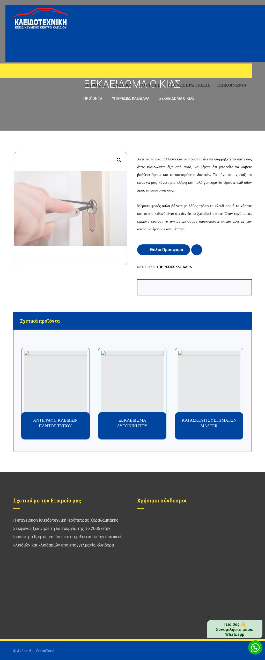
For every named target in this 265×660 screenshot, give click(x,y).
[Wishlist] (233, 69)
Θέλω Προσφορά (166, 249)
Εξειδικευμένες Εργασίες (165, 520)
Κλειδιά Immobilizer (220, 520)
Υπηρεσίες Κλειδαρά (161, 545)
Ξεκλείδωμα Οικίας (220, 595)
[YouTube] (18, 82)
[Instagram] (39, 71)
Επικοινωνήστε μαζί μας (164, 603)
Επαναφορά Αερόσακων (223, 545)
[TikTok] (49, 71)
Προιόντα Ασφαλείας (221, 528)
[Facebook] (18, 71)
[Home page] (72, 98)
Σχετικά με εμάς (217, 603)
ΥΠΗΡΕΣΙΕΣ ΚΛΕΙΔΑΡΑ (174, 267)
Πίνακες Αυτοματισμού (163, 586)
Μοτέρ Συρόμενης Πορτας (225, 586)
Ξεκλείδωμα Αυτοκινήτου (165, 595)
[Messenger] (29, 71)
